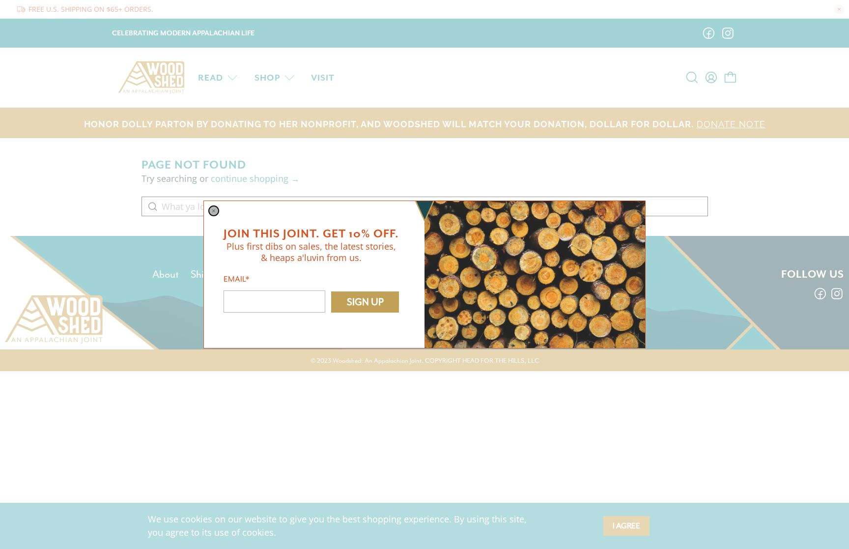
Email (236, 279)
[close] (214, 211)
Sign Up (365, 302)
